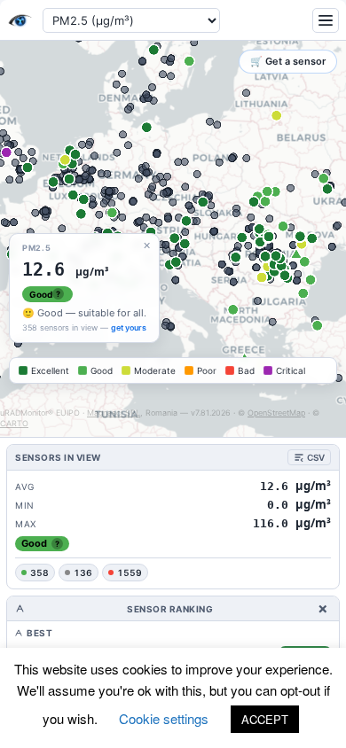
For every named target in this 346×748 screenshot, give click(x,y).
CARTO (14, 423)
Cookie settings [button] (163, 718)
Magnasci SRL (113, 412)
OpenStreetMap (276, 412)
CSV (316, 457)
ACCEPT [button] (264, 719)
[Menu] (325, 20)
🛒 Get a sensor (288, 61)
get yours (128, 327)
